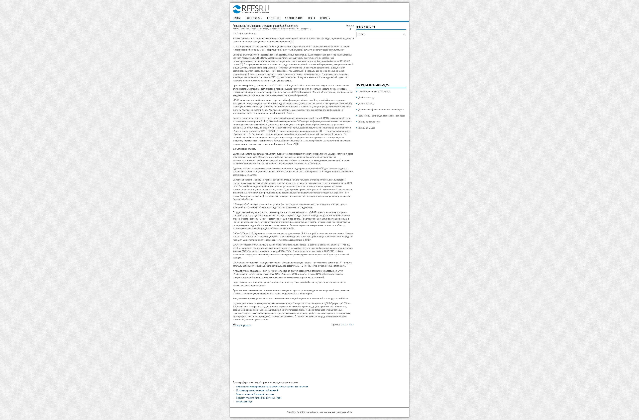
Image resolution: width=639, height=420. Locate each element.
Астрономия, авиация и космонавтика (254, 28)
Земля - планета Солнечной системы (255, 394)
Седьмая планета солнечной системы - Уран (258, 398)
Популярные (273, 18)
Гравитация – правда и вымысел (374, 91)
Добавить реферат (294, 18)
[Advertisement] (293, 353)
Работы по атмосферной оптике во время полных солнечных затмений (272, 386)
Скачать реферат (243, 325)
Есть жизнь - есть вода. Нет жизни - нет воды (381, 116)
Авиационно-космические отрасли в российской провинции (291, 28)
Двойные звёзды (366, 103)
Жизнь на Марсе (366, 128)
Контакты (325, 18)
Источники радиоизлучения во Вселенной (257, 390)
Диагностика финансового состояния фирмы (381, 109)
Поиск (311, 18)
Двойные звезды (366, 97)
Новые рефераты (254, 18)
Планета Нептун (244, 401)
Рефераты (236, 28)
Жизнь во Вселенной (369, 121)
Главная (237, 18)
